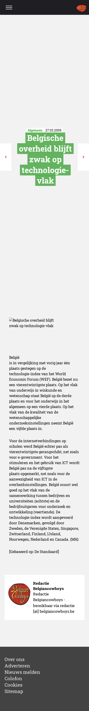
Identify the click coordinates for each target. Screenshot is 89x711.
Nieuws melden (22, 672)
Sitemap (14, 691)
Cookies (13, 685)
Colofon (13, 678)
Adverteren (17, 665)
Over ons (14, 659)
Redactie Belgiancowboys (48, 586)
